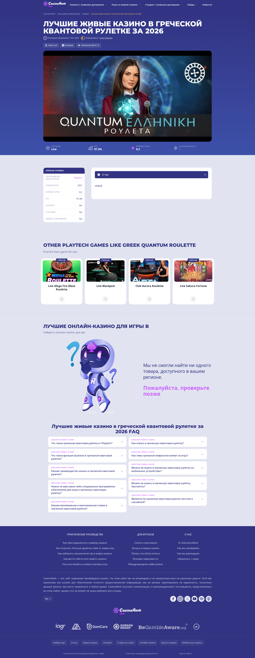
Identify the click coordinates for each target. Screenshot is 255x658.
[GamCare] (97, 627)
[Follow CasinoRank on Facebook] (173, 599)
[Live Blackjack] (105, 281)
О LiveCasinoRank (188, 542)
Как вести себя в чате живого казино (85, 558)
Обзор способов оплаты (145, 553)
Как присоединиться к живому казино (85, 542)
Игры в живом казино (124, 4)
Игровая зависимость (145, 558)
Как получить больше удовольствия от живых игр (85, 548)
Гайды (191, 4)
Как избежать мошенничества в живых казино (85, 553)
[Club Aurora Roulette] (149, 281)
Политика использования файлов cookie (83, 653)
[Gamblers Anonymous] (76, 627)
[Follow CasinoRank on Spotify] (202, 599)
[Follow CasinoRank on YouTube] (194, 599)
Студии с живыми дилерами (162, 4)
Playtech (78, 177)
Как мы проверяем (188, 548)
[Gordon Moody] (123, 627)
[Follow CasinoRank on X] (187, 599)
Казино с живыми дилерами (87, 4)
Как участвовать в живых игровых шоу (85, 564)
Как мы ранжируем (188, 553)
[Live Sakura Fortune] (193, 281)
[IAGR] (61, 627)
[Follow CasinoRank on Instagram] (180, 599)
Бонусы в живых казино (145, 548)
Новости (207, 4)
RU (46, 598)
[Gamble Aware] (163, 627)
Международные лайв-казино (145, 564)
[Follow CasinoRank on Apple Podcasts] (209, 599)
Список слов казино (145, 542)
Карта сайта (185, 653)
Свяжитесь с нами (188, 558)
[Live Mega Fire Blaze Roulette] (61, 281)
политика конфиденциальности (142, 653)
